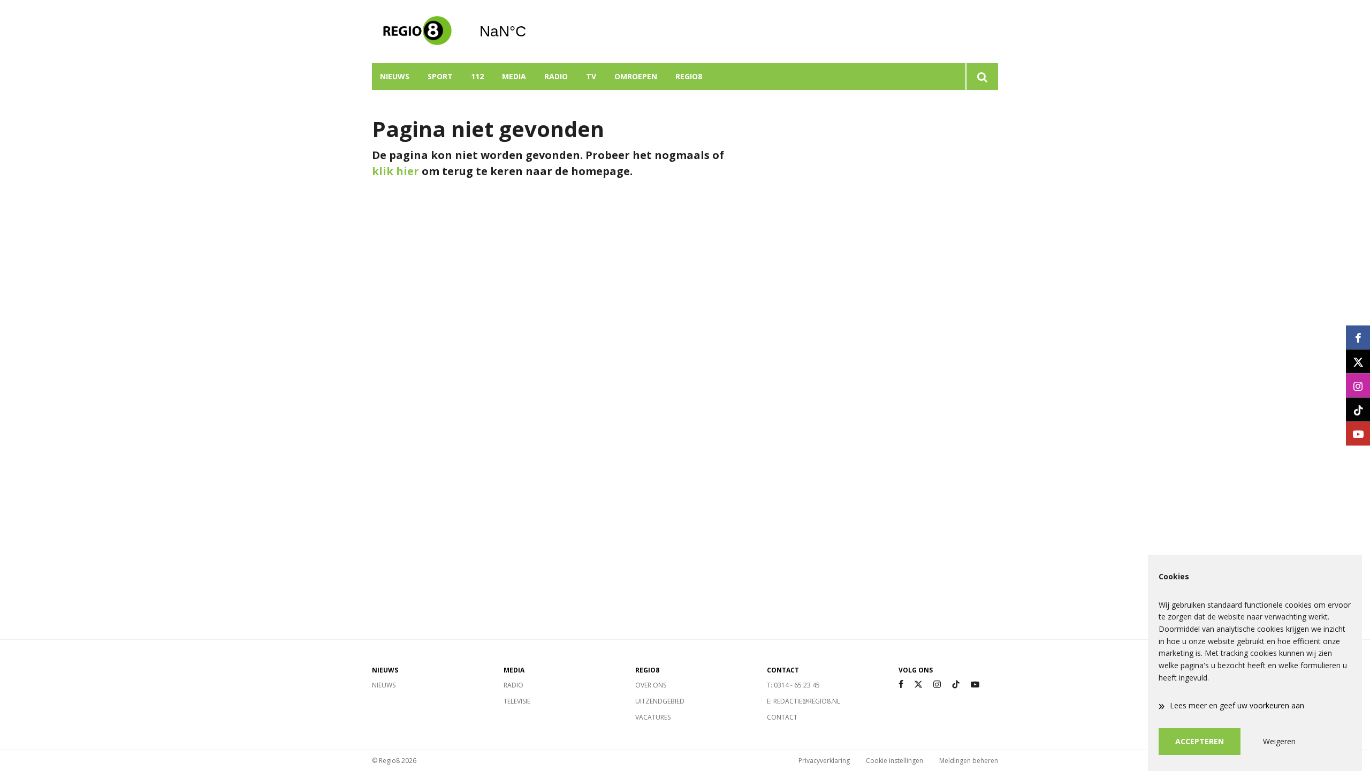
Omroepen (635, 76)
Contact (782, 717)
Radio (556, 76)
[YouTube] (975, 684)
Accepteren (1199, 741)
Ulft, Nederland (530, 31)
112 (477, 76)
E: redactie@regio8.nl (803, 701)
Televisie (517, 701)
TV (591, 76)
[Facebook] (901, 684)
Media (514, 76)
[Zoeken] (981, 76)
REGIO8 (688, 76)
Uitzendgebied (659, 701)
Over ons (650, 685)
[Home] (417, 31)
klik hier (395, 171)
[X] (918, 684)
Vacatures (653, 717)
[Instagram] (937, 684)
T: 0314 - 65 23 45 (793, 685)
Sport (440, 76)
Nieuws (394, 76)
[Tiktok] (956, 684)
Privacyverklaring (824, 760)
